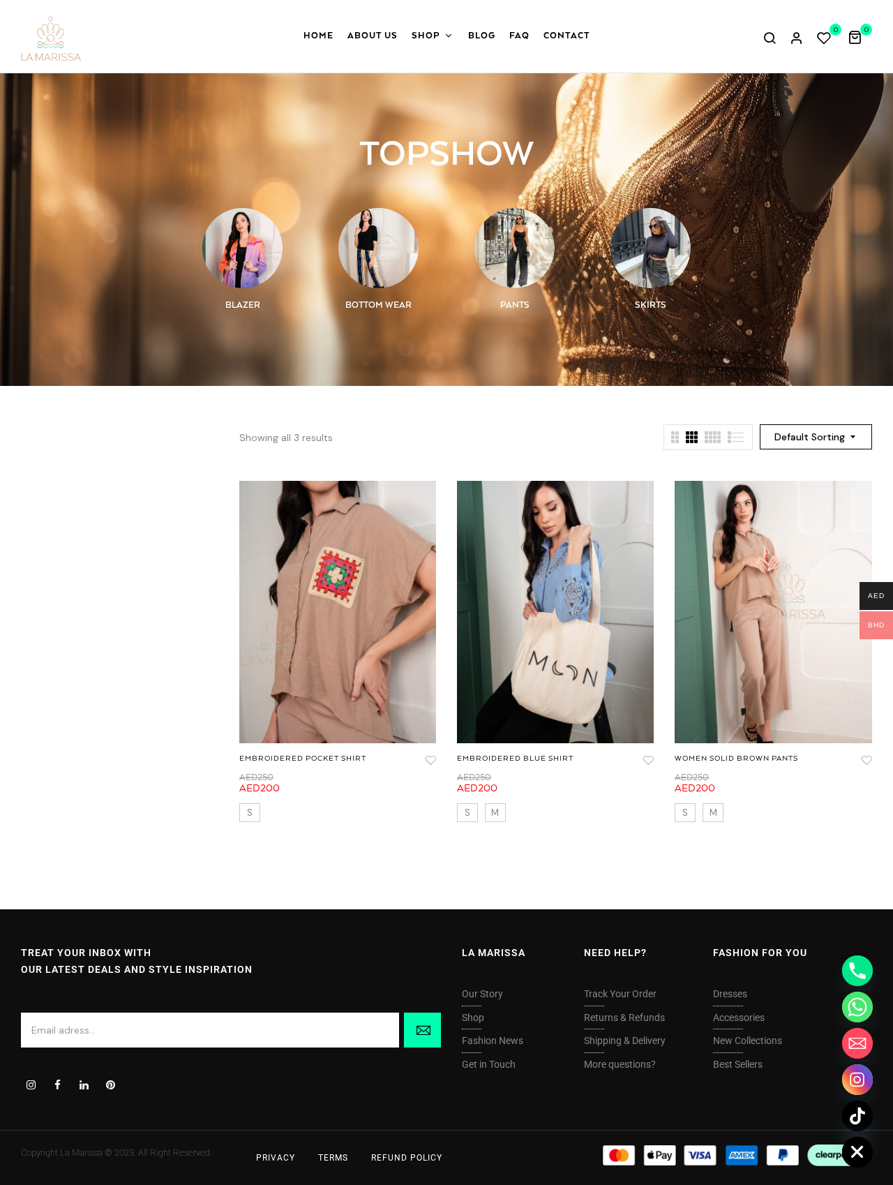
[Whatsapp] (857, 1007)
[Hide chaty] (857, 1152)
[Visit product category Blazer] (242, 248)
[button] (860, 36)
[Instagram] (857, 1079)
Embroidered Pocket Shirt (302, 758)
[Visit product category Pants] (514, 248)
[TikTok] (857, 1116)
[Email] (857, 1043)
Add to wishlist (430, 760)
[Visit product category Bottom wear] (378, 248)
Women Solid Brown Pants (736, 758)
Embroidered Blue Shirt (515, 758)
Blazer (242, 305)
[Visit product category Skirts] (650, 248)
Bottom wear (378, 305)
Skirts (650, 305)
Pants (515, 305)
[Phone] (857, 970)
